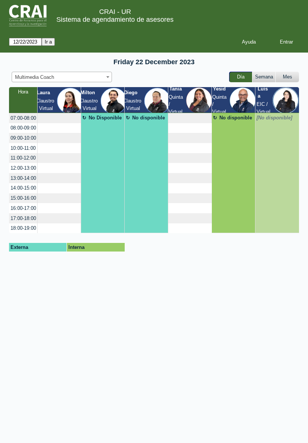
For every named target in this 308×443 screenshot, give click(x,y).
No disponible (148, 118)
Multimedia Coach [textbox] (34, 77)
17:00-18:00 (23, 218)
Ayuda (249, 42)
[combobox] (62, 77)
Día (241, 77)
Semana (264, 77)
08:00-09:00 (23, 128)
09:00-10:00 (23, 138)
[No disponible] (274, 118)
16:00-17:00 (23, 208)
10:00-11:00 (23, 148)
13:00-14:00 (23, 178)
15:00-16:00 (23, 198)
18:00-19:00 (23, 228)
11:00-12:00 (23, 158)
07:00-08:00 (23, 118)
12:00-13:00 (23, 168)
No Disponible (105, 118)
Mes (287, 77)
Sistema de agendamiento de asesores (115, 19)
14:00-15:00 (23, 188)
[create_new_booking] (59, 118)
